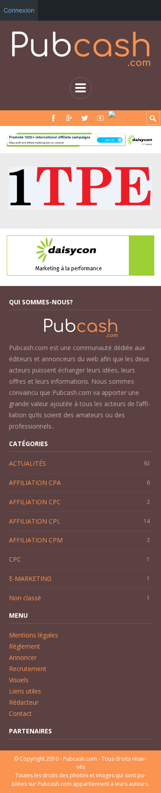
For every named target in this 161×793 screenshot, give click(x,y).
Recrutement (28, 668)
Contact (20, 713)
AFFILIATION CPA (35, 482)
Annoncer (23, 657)
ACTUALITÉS (27, 463)
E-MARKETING (30, 578)
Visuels (19, 680)
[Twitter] (85, 118)
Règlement (24, 646)
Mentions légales (33, 635)
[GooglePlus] (69, 118)
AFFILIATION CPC (35, 502)
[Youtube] (100, 118)
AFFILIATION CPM (36, 540)
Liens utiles (25, 691)
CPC (15, 559)
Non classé (25, 598)
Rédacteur (23, 702)
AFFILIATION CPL (34, 521)
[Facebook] (53, 118)
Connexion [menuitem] (19, 10)
